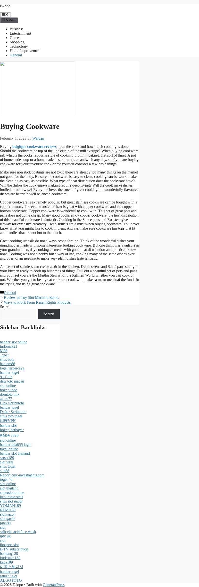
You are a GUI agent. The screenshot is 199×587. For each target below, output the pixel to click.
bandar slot (8, 425)
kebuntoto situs (11, 497)
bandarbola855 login (16, 445)
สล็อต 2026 (9, 435)
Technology (19, 46)
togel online (9, 449)
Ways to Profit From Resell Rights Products (37, 302)
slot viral (6, 462)
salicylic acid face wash (18, 532)
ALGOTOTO (11, 580)
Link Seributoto (12, 403)
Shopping (17, 42)
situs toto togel (11, 416)
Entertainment (20, 33)
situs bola (7, 359)
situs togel (7, 466)
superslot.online (12, 492)
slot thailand (9, 488)
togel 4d (6, 479)
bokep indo (8, 390)
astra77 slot (8, 576)
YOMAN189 (10, 506)
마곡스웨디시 (11, 567)
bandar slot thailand (15, 453)
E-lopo (5, 6)
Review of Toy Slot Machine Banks (31, 297)
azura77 (6, 399)
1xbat (4, 355)
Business (16, 29)
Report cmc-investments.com (22, 475)
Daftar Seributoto (13, 412)
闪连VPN (8, 421)
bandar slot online (13, 342)
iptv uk (5, 536)
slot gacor (7, 514)
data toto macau (12, 381)
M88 (3, 351)
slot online (8, 386)
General (16, 55)
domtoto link (9, 394)
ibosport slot (9, 545)
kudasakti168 (10, 558)
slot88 (4, 471)
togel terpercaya (12, 368)
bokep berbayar (12, 430)
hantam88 (7, 364)
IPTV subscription (14, 549)
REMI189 (8, 510)
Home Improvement (25, 51)
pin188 (5, 523)
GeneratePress (54, 585)
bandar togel (9, 372)
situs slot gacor (11, 501)
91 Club (6, 377)
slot (2, 527)
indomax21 (8, 346)
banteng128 (9, 553)
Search (5, 307)
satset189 (7, 458)
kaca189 (6, 562)
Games (15, 38)
